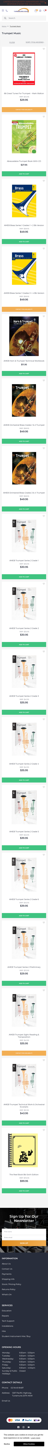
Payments (6, 1274)
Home (4, 26)
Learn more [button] (35, 1438)
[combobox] (24, 18)
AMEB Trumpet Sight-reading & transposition (24, 1036)
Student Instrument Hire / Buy (16, 1336)
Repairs (5, 1316)
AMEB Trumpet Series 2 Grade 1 (24, 560)
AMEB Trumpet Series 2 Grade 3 (24, 696)
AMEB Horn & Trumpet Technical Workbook (24, 361)
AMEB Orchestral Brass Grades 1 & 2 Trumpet (24, 425)
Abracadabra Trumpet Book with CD (24, 161)
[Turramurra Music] (21, 11)
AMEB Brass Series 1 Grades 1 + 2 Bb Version (24, 225)
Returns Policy (8, 1289)
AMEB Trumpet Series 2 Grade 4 (24, 764)
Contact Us (7, 1269)
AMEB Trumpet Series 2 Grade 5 (24, 831)
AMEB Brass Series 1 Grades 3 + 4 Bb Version (24, 293)
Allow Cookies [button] (29, 1444)
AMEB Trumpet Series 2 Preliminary (24, 967)
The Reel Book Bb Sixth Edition (24, 1174)
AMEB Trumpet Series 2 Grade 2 (24, 628)
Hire (4, 1331)
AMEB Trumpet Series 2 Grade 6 (24, 899)
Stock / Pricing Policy (11, 1284)
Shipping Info (8, 1279)
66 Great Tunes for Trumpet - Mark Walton (24, 93)
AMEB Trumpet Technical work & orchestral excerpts (24, 1105)
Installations (7, 1326)
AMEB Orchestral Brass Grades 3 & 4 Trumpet (24, 493)
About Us (6, 1264)
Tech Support (8, 1321)
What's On (7, 1294)
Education (7, 1311)
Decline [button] (7, 1444)
